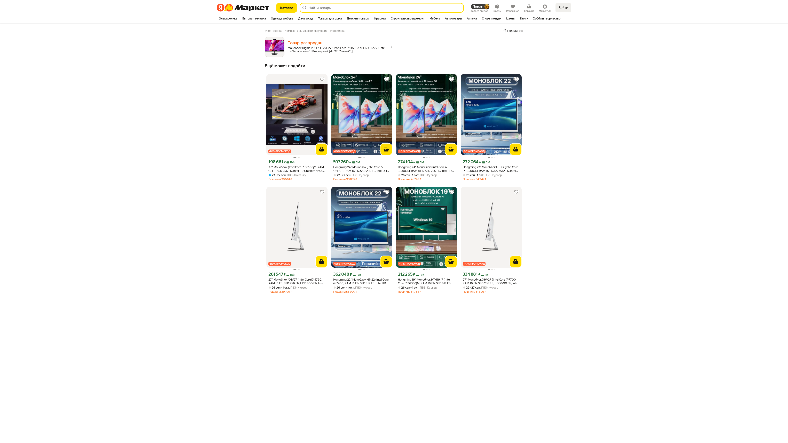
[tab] (228, 19)
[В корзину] (321, 149)
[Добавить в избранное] (322, 79)
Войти (563, 8)
